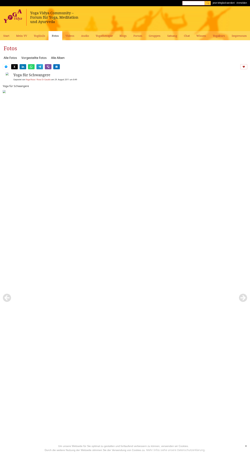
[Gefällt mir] (243, 66)
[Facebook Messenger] (6, 66)
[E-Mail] (56, 66)
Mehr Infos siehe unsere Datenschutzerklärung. (175, 450)
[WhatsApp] (31, 66)
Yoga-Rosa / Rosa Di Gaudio (38, 79)
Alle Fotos (10, 58)
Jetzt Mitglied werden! (224, 2)
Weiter (243, 298)
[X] (14, 66)
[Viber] (48, 66)
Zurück (7, 298)
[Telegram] (39, 66)
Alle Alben (58, 58)
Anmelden (241, 2)
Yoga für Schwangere (31, 74)
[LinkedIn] (23, 66)
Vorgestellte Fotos (34, 58)
